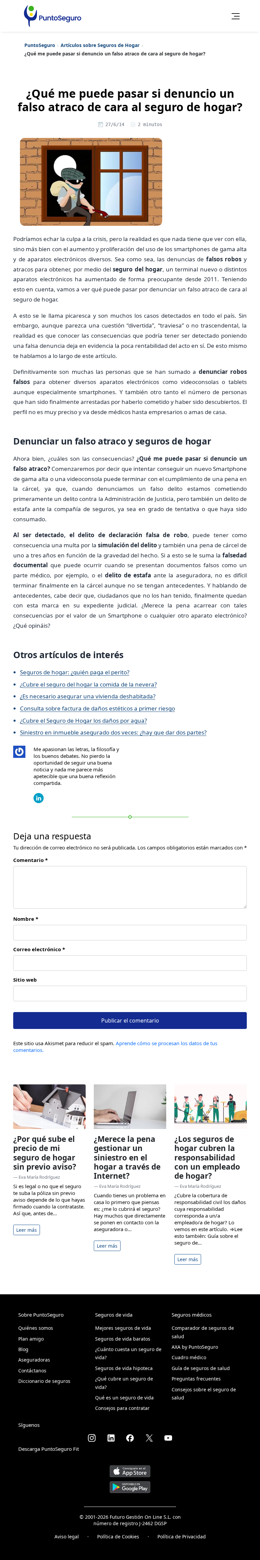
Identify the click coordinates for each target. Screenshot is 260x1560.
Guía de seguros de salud (201, 1368)
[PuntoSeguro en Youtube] (168, 1438)
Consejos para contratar (122, 1408)
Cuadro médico (189, 1357)
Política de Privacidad (181, 1536)
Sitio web (25, 979)
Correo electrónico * (39, 949)
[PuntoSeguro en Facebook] (130, 1438)
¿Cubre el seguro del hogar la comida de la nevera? (88, 684)
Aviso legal (67, 1536)
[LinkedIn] (39, 797)
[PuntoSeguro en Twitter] (149, 1438)
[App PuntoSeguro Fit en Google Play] (130, 1485)
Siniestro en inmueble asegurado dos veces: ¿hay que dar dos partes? (113, 732)
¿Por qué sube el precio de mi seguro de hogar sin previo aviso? (44, 1153)
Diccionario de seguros (44, 1381)
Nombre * (25, 918)
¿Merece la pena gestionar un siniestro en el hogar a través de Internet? (127, 1157)
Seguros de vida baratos (122, 1339)
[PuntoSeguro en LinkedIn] (111, 1438)
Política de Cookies (118, 1536)
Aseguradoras (34, 1360)
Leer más (26, 1230)
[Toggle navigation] (234, 16)
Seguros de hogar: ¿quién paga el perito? (74, 672)
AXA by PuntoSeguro (195, 1347)
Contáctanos (32, 1370)
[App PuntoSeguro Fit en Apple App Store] (130, 1468)
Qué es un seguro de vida (124, 1397)
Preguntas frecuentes (196, 1378)
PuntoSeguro (39, 45)
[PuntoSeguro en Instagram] (92, 1438)
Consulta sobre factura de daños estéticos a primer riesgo (97, 708)
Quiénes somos (35, 1328)
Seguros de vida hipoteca (124, 1368)
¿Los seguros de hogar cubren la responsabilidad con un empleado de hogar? (207, 1157)
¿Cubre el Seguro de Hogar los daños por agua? (83, 720)
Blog (23, 1349)
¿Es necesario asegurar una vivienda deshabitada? (87, 696)
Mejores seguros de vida (123, 1328)
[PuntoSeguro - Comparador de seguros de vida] (52, 16)
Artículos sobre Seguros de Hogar (100, 45)
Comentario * (30, 860)
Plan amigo (31, 1339)
